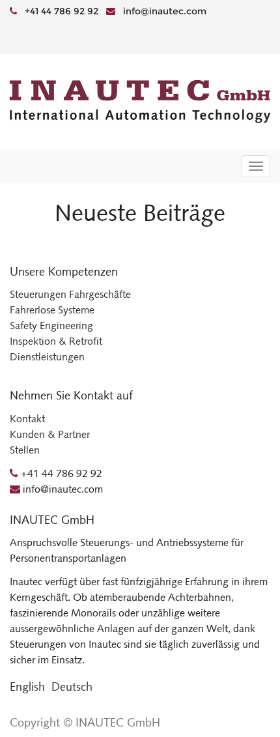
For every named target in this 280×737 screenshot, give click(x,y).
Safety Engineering (51, 325)
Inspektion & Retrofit (56, 341)
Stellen (25, 450)
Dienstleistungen (47, 357)
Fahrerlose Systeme (52, 310)
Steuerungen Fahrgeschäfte (70, 294)
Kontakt (27, 418)
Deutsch (71, 687)
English (27, 687)
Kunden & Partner (50, 434)
